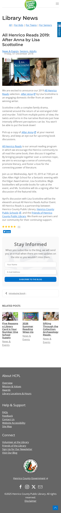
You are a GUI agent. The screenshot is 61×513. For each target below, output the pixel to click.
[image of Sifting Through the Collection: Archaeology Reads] (51, 316)
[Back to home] (30, 4)
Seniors (24, 51)
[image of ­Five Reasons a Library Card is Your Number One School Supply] (10, 316)
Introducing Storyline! (18, 293)
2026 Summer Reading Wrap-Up (28, 327)
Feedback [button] (7, 415)
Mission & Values (11, 386)
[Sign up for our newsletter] (41, 486)
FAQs (5, 412)
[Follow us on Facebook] (21, 486)
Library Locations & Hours (16, 393)
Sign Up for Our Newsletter (17, 449)
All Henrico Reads (12, 146)
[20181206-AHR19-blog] (30, 72)
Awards (6, 390)
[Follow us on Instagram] (28, 486)
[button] (57, 3)
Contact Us (8, 419)
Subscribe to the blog (30, 279)
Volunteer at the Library (15, 442)
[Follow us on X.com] (34, 486)
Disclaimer (30, 501)
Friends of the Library (14, 445)
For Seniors (45, 25)
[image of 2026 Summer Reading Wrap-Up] (30, 316)
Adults (33, 51)
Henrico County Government (29, 478)
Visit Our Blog (9, 452)
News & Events (10, 51)
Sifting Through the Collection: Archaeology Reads (50, 329)
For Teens (31, 25)
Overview (7, 383)
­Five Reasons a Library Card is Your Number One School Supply (10, 330)
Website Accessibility (13, 423)
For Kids (18, 25)
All (10, 25)
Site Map (7, 426)
